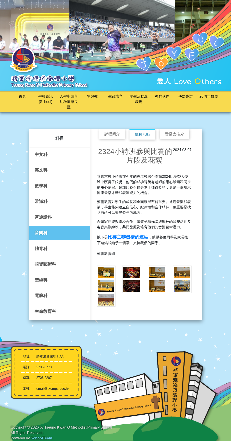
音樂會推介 (174, 134)
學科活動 (142, 135)
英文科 (41, 170)
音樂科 (41, 232)
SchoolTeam (41, 438)
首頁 (22, 96)
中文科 (41, 154)
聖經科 (41, 280)
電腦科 (41, 295)
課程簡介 (112, 134)
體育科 (41, 248)
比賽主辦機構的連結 (128, 236)
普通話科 (43, 217)
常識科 (41, 201)
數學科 (41, 185)
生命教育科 (45, 311)
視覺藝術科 (45, 264)
